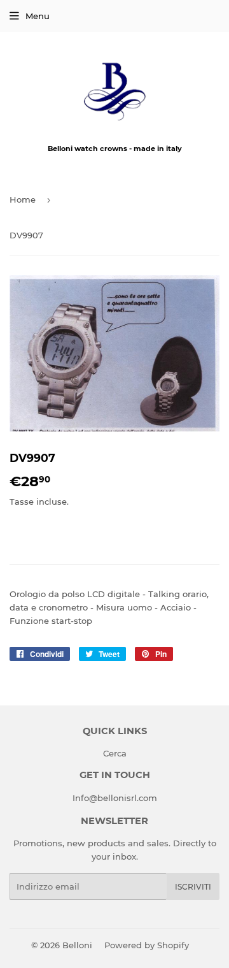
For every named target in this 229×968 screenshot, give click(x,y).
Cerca (115, 753)
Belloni (77, 945)
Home (23, 199)
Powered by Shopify (146, 945)
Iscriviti (193, 887)
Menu (37, 16)
